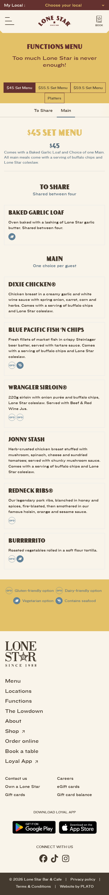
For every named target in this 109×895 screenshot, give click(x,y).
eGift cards (68, 786)
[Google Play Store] (34, 827)
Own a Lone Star (22, 786)
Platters (54, 98)
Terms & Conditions (33, 886)
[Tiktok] (54, 858)
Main (66, 110)
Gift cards (15, 794)
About (13, 720)
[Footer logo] (21, 654)
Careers (65, 778)
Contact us (16, 778)
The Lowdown (24, 710)
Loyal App (19, 760)
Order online (22, 740)
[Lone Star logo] (54, 21)
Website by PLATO (77, 886)
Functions (18, 700)
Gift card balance (74, 794)
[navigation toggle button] (9, 21)
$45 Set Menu (19, 87)
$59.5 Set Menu (88, 87)
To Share (43, 110)
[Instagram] (66, 858)
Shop (12, 730)
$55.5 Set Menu (52, 87)
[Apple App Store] (78, 827)
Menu (13, 680)
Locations (18, 690)
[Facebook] (43, 858)
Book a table (22, 750)
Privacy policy (82, 879)
